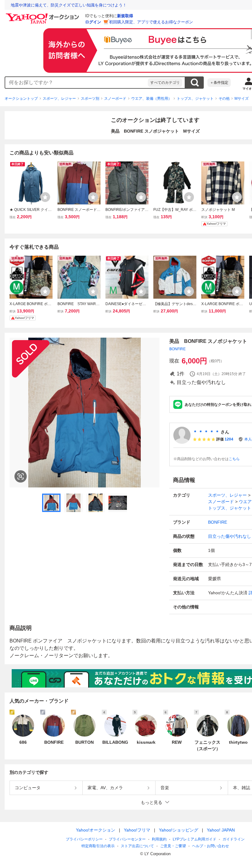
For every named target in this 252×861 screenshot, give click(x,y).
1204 (229, 439)
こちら (234, 459)
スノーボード (115, 98)
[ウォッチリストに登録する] (45, 197)
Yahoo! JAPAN (221, 830)
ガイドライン (233, 839)
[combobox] (76, 82)
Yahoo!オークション (95, 830)
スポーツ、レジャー (59, 98)
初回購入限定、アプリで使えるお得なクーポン (151, 22)
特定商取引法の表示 (98, 846)
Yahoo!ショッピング (178, 830)
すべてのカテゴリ (165, 82)
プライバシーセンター (127, 839)
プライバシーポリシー (84, 839)
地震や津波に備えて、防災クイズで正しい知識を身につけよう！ (69, 5)
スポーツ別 (90, 98)
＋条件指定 (219, 82)
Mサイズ (241, 98)
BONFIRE (177, 349)
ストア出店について (137, 846)
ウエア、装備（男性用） (151, 98)
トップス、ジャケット (195, 98)
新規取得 (125, 16)
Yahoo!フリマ (137, 830)
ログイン (93, 22)
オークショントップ (21, 98)
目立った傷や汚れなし (229, 536)
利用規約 (159, 839)
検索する (194, 82)
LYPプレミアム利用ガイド (194, 839)
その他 (224, 98)
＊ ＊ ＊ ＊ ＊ (206, 431)
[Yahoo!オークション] (43, 15)
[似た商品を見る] (20, 476)
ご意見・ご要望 (173, 846)
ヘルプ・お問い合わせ (210, 846)
